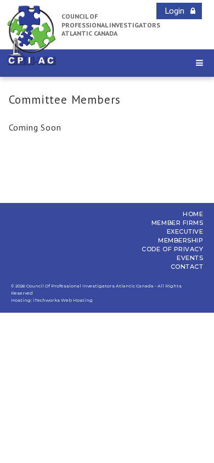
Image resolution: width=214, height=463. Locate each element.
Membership (181, 240)
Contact (187, 266)
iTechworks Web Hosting (63, 300)
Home (193, 214)
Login (174, 10)
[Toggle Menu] (199, 63)
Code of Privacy (172, 249)
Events (190, 258)
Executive (185, 231)
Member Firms (177, 223)
